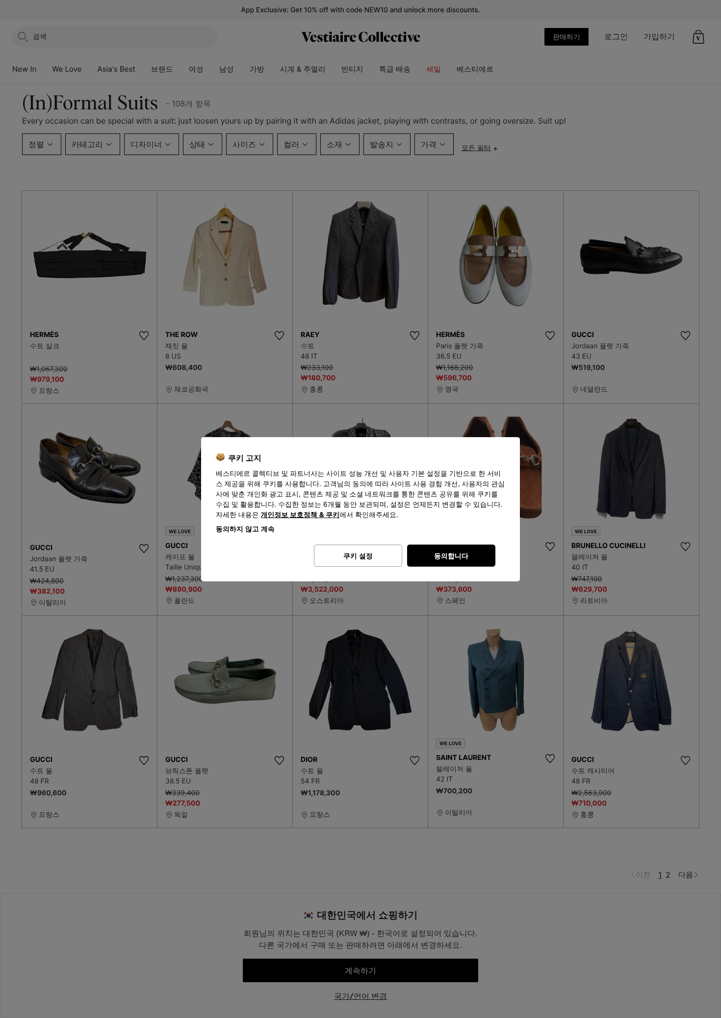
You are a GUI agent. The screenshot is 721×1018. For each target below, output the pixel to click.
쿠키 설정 (358, 555)
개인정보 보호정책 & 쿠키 (300, 515)
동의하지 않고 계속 (245, 528)
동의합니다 (451, 555)
